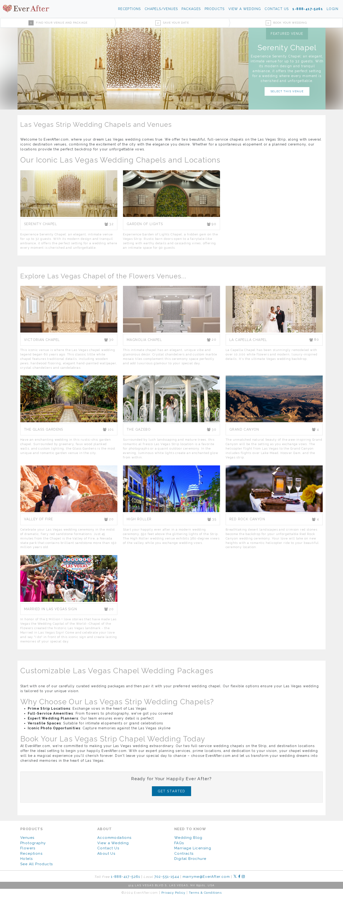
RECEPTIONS (129, 9)
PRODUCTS (215, 9)
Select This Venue (287, 91)
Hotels (26, 859)
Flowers (27, 848)
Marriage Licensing (192, 848)
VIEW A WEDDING (244, 9)
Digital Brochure (190, 859)
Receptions (31, 853)
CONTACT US (277, 9)
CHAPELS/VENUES (161, 9)
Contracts (184, 853)
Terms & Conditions (205, 892)
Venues (27, 838)
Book (287, 22)
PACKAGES (191, 9)
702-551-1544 (166, 877)
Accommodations (114, 838)
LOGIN (332, 9)
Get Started (172, 791)
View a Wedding (113, 843)
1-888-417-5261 (307, 9)
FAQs (179, 843)
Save (173, 22)
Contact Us (108, 848)
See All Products (36, 864)
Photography (33, 843)
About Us (106, 853)
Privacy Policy (173, 892)
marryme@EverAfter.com (206, 877)
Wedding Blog (188, 838)
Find (59, 22)
